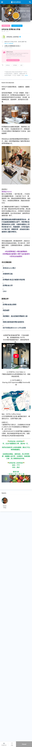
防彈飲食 (8, 65)
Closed (24, 744)
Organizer (4, 745)
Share (28, 5)
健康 (21, 65)
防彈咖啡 (15, 65)
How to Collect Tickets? (13, 60)
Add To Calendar (8, 43)
